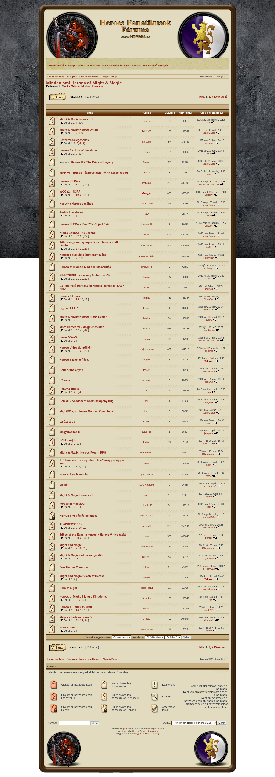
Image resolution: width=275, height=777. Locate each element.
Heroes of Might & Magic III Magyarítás (85, 266)
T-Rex (146, 152)
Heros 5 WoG (68, 337)
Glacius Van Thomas (209, 184)
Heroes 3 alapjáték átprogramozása (83, 254)
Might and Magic (71, 545)
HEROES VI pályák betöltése (78, 515)
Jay (146, 401)
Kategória (72, 76)
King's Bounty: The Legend (78, 232)
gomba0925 (147, 474)
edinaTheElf (209, 443)
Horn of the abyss (71, 370)
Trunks (66, 86)
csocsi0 (146, 526)
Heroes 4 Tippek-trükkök (76, 606)
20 (81, 194)
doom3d (209, 289)
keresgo (146, 141)
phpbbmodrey (151, 731)
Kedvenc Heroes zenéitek (76, 203)
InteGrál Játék (146, 256)
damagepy (97, 86)
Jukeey (209, 194)
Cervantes (146, 245)
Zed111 (146, 608)
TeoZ (146, 463)
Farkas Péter (146, 203)
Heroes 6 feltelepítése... (75, 359)
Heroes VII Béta (70, 181)
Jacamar (208, 143)
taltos (209, 476)
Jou (209, 392)
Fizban (146, 442)
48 (81, 330)
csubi (146, 536)
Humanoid (146, 224)
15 (85, 184)
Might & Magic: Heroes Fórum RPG (83, 452)
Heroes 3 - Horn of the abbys (78, 150)
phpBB (126, 729)
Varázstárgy (67, 421)
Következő (220, 96)
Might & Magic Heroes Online (79, 129)
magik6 (146, 359)
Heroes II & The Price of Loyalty (92, 162)
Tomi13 (146, 297)
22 (77, 236)
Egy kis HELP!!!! (70, 308)
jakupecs (146, 432)
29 (81, 537)
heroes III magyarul (72, 503)
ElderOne (209, 299)
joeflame (146, 183)
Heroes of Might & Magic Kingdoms (83, 596)
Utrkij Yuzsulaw (146, 349)
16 (81, 299)
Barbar (208, 537)
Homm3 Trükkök (70, 389)
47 (77, 330)
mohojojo (208, 268)
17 (85, 299)
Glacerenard (146, 452)
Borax (147, 172)
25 (81, 248)
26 (85, 248)
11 (84, 527)
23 (81, 236)
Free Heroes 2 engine (74, 567)
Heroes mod (68, 627)
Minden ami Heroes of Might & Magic (98, 76)
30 (85, 537)
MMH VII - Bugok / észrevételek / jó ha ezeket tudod (94, 172)
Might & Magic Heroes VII (76, 119)
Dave (209, 153)
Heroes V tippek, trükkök (76, 347)
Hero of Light (68, 588)
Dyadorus (209, 558)
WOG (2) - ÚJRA (70, 191)
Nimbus (85, 86)
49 (85, 330)
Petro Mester (146, 546)
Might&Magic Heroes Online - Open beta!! (87, 411)
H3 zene (65, 380)
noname (146, 380)
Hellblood (146, 234)
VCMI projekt (68, 440)
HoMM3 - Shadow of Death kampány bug (86, 401)
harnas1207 (146, 515)
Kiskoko (146, 598)
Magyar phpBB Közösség (146, 733)
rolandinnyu (147, 629)
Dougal (146, 339)
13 (77, 184)
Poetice (146, 318)
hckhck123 (146, 505)
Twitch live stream (72, 212)
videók (64, 484)
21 (85, 194)
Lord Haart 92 (146, 484)
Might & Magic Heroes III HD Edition (83, 316)
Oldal (202, 96)
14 (81, 184)
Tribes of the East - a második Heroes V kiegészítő (93, 534)
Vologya (75, 86)
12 (85, 610)
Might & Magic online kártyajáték (81, 555)
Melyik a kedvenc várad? (76, 617)
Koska (208, 278)
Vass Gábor (209, 133)
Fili (208, 122)
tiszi (209, 507)
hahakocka (209, 330)
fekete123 (209, 610)
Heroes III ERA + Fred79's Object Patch (85, 224)
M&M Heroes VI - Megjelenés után (82, 327)
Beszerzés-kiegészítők (74, 140)
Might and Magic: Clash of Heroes (82, 576)
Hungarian (208, 258)
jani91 (209, 247)
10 (82, 466)
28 (77, 537)
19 (77, 194)
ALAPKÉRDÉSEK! (71, 524)
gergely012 (209, 568)
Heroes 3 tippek (70, 296)
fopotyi (146, 308)
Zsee (146, 287)
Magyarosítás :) (70, 432)
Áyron (209, 496)
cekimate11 (209, 620)
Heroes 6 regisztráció (74, 474)
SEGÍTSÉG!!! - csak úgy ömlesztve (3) (85, 275)
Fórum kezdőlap (55, 76)
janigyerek (146, 266)
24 (85, 236)
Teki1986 (146, 131)
